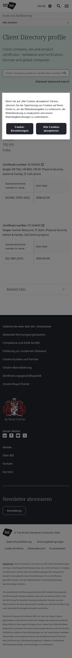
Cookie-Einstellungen (20, 128)
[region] (36, 116)
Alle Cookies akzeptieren (51, 128)
